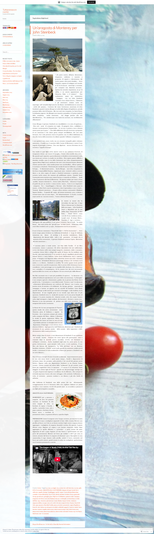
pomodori (60, 505)
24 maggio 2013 (55, 488)
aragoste (64, 490)
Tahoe (80, 507)
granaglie (46, 496)
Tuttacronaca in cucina (10, 10)
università (65, 511)
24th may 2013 (69, 488)
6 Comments (45, 513)
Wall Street (35, 513)
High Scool (56, 496)
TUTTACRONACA (8, 36)
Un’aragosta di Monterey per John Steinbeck (55, 29)
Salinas (42, 507)
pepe (37, 505)
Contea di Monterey (43, 494)
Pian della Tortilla (48, 505)
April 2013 (5, 102)
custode (57, 494)
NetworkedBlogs (11, 185)
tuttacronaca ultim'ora (49, 511)
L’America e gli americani (47, 501)
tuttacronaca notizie (38, 511)
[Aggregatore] (15, 153)
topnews (40, 509)
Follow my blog (13, 194)
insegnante (35, 498)
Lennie (55, 501)
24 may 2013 (62, 488)
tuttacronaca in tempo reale (61, 509)
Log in (4, 137)
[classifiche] (12, 174)
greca (50, 496)
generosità (76, 494)
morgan (45, 503)
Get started (91, 2)
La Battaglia (63, 498)
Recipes (9, 192)
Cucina (39, 488)
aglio (80, 488)
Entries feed (6, 140)
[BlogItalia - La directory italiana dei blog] (12, 157)
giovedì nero (40, 496)
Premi (4, 124)
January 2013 (6, 110)
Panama (72, 503)
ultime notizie (59, 511)
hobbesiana (62, 496)
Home (4, 18)
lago (39, 501)
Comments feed (7, 142)
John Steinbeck (51, 498)
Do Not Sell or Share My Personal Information (58, 524)
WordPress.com (7, 145)
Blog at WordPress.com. (39, 524)
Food (9, 190)
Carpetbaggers (51, 492)
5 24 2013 (76, 488)
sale (39, 507)
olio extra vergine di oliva (62, 503)
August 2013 (6, 95)
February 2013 (7, 107)
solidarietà (61, 507)
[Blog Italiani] (7, 159)
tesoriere (35, 509)
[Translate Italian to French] (6, 28)
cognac (61, 492)
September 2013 (7, 92)
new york (49, 503)
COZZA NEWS (7, 45)
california (35, 492)
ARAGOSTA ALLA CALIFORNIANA (52, 490)
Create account (7, 135)
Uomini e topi (72, 511)
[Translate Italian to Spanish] (12, 28)
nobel (54, 503)
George (34, 496)
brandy (73, 490)
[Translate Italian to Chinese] (15, 28)
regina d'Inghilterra (75, 505)
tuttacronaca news (74, 509)
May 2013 (5, 100)
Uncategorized (7, 126)
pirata (55, 505)
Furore (72, 494)
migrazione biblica (37, 503)
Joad (45, 498)
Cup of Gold (52, 494)
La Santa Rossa (71, 498)
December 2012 (7, 112)
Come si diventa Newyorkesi (71, 492)
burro (77, 490)
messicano (73, 501)
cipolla (57, 492)
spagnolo (66, 507)
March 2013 (6, 105)
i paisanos (67, 496)
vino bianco (79, 511)
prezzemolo (66, 505)
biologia (69, 490)
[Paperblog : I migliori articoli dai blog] (7, 153)
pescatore (41, 505)
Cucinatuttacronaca (12, 188)
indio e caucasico (75, 496)
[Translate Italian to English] (4, 28)
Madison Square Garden (64, 501)
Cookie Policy (36, 531)
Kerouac (57, 498)
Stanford (71, 507)
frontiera (67, 494)
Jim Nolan (41, 498)
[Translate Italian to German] (9, 28)
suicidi (76, 507)
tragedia (44, 509)
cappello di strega (42, 492)
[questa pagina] (14, 159)
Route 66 (35, 507)
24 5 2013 (48, 488)
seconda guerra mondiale (51, 507)
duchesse (62, 494)
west (40, 513)
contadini (35, 494)
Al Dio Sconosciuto (38, 490)
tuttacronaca (50, 509)
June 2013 (5, 97)
